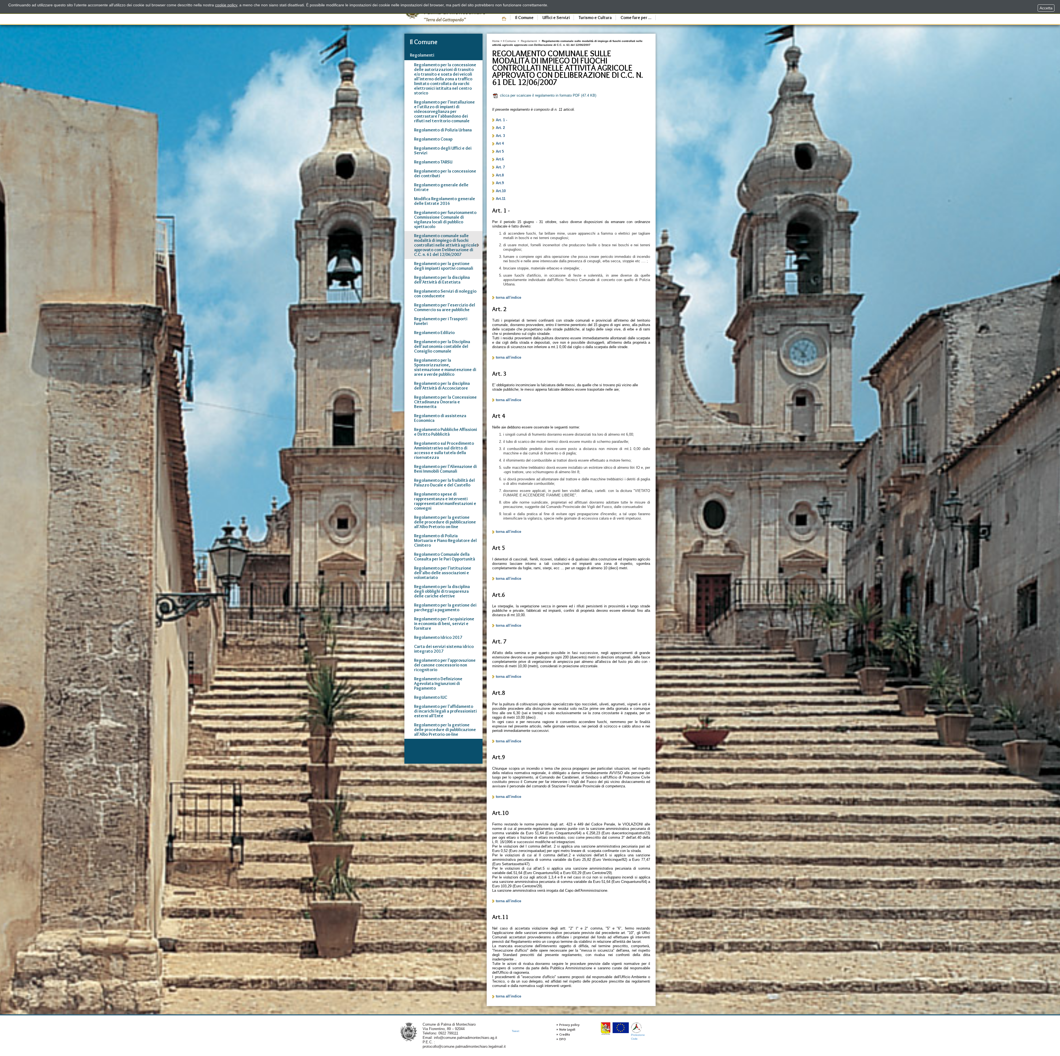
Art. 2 (500, 128)
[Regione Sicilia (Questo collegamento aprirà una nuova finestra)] (605, 1028)
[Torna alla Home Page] (408, 1031)
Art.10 (501, 191)
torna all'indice (508, 297)
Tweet (515, 1031)
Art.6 (500, 159)
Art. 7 (500, 167)
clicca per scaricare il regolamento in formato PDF (548, 95)
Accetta (1046, 8)
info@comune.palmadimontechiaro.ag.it (465, 1038)
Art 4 (500, 143)
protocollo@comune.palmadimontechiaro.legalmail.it (464, 1046)
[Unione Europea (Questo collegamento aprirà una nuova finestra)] (621, 1027)
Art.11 (500, 199)
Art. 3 (500, 136)
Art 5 (500, 151)
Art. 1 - (501, 120)
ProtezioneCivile (638, 1036)
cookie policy (226, 5)
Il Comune (509, 41)
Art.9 (500, 183)
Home (496, 41)
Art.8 (500, 175)
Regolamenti (529, 41)
